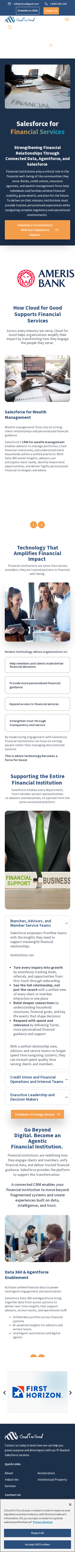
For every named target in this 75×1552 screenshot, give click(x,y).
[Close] (70, 1504)
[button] (66, 19)
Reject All (37, 1533)
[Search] (51, 46)
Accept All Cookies (37, 1544)
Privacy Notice (43, 1522)
